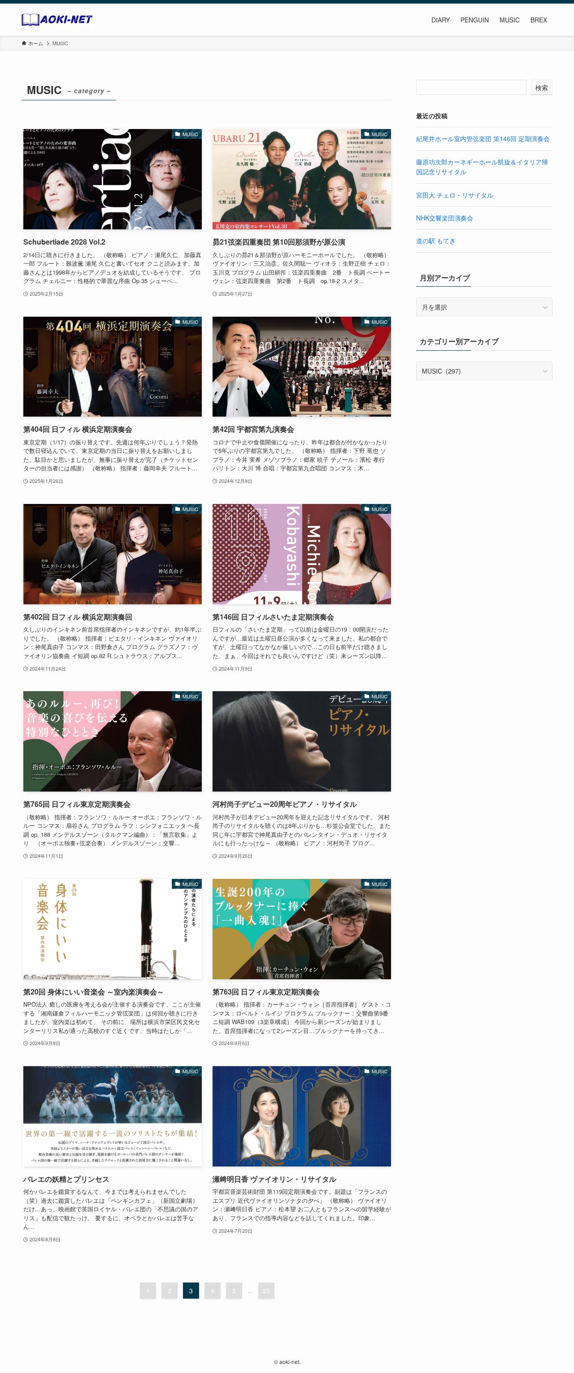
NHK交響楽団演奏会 (444, 217)
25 (266, 1290)
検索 (541, 87)
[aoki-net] (58, 20)
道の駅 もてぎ (436, 240)
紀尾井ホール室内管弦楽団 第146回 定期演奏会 (483, 138)
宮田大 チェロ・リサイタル (454, 194)
